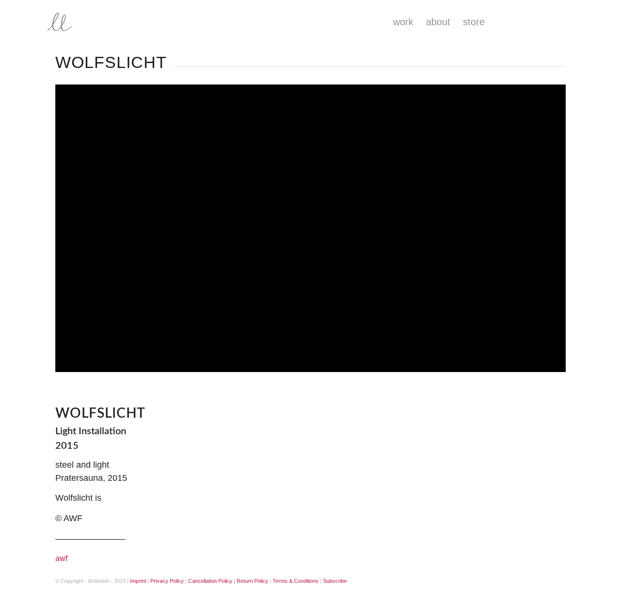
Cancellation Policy (210, 581)
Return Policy (252, 581)
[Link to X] (569, 21)
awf (61, 558)
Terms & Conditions (296, 581)
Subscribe (335, 581)
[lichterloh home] (89, 22)
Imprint (138, 581)
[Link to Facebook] (535, 21)
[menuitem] (403, 22)
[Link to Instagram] (518, 21)
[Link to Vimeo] (552, 21)
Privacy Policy (167, 581)
